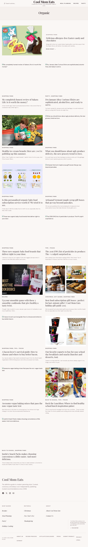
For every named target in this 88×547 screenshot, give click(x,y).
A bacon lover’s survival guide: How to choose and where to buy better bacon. (20, 353)
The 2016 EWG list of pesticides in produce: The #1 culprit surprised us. (65, 252)
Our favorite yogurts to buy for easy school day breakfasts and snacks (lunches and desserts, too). (65, 354)
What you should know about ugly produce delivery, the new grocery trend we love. (65, 152)
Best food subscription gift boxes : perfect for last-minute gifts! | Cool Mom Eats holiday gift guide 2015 (64, 303)
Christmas (49, 297)
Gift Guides (58, 297)
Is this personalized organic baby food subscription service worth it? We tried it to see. (22, 203)
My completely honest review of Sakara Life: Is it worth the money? (20, 100)
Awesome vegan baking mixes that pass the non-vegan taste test (22, 404)
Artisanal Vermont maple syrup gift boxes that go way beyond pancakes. (64, 201)
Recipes (5, 297)
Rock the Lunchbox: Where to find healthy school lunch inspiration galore (64, 404)
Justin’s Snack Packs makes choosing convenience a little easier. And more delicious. (19, 457)
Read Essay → (51, 49)
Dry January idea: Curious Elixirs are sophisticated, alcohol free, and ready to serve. (63, 102)
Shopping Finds (51, 34)
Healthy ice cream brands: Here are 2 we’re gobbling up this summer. (22, 152)
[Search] (4, 3)
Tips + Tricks (50, 248)
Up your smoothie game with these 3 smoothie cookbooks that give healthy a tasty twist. (20, 303)
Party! (47, 96)
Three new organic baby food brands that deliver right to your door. (21, 252)
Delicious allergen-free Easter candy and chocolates (65, 39)
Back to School (51, 400)
